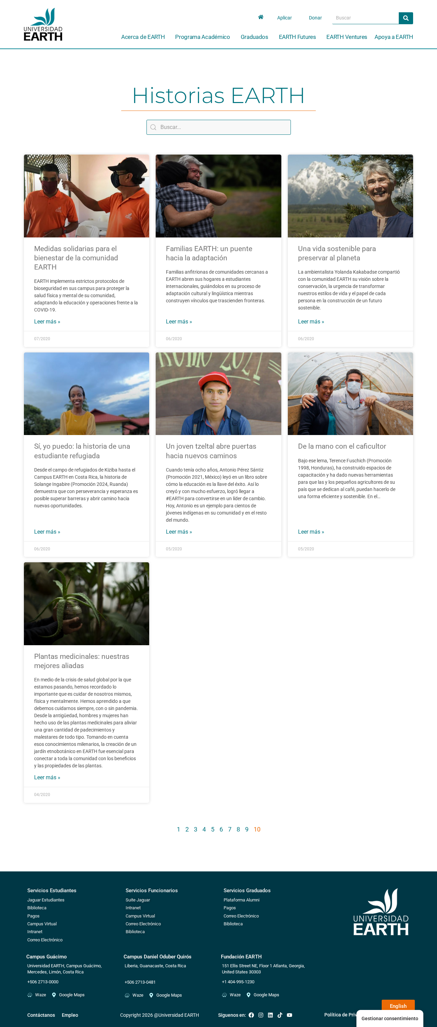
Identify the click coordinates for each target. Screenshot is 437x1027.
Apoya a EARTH (394, 36)
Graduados (254, 36)
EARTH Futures (297, 36)
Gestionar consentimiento (390, 1018)
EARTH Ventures (346, 36)
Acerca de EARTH (143, 36)
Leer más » (47, 321)
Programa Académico (202, 36)
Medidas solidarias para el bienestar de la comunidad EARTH (76, 258)
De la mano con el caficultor (342, 446)
